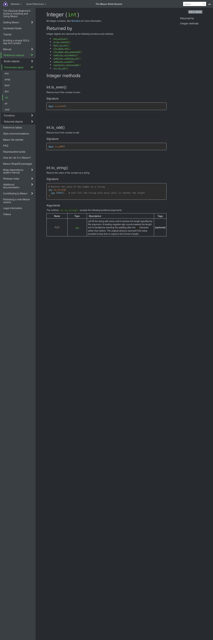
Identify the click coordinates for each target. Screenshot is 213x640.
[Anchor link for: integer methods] (82, 76)
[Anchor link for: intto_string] (69, 167)
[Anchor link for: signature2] (59, 179)
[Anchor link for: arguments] (61, 205)
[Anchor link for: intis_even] (68, 87)
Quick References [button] (35, 3)
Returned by (187, 18)
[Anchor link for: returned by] (74, 28)
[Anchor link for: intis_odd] (66, 127)
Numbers (75, 20)
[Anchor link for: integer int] (81, 14)
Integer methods (189, 23)
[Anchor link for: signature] (59, 98)
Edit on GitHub (195, 11)
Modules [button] (15, 3)
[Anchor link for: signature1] (59, 139)
